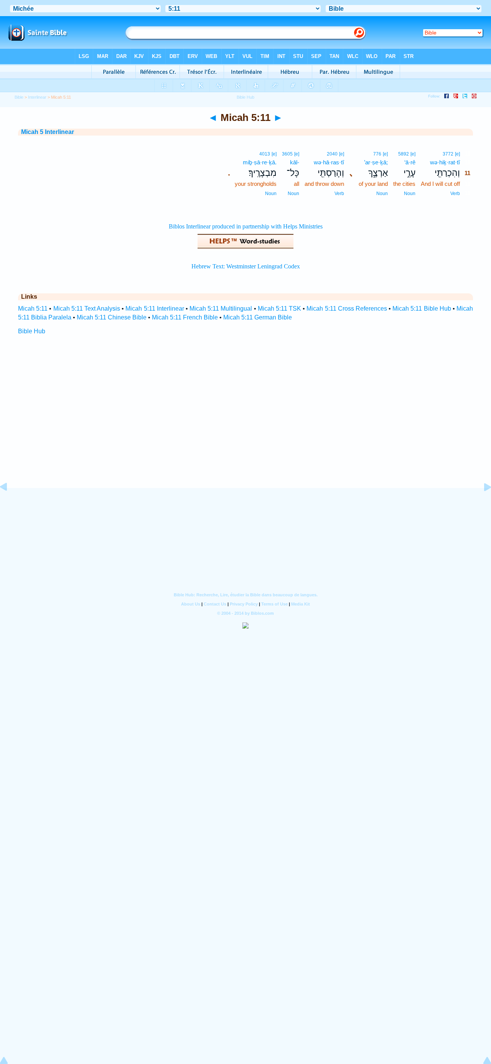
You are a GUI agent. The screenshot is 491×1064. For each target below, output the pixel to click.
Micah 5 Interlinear (47, 132)
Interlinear (37, 97)
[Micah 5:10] (9, 504)
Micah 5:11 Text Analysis (86, 308)
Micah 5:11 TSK (279, 308)
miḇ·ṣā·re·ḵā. (260, 162)
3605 (287, 154)
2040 (332, 154)
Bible (19, 97)
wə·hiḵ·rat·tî (445, 162)
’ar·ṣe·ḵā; (376, 162)
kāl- (294, 162)
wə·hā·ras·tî (329, 162)
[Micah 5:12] (481, 504)
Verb (455, 193)
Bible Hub (31, 331)
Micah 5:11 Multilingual (220, 308)
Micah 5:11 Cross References (346, 308)
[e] (457, 154)
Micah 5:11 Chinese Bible (112, 317)
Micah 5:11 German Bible (257, 317)
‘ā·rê (409, 162)
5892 (403, 154)
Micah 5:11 (33, 308)
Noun (409, 193)
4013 (264, 154)
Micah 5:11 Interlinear (154, 308)
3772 (448, 154)
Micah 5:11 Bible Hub (421, 308)
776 (377, 154)
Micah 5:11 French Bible (185, 317)
